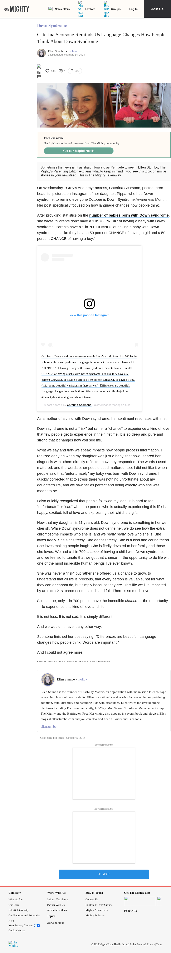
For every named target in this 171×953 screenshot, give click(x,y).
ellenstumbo (49, 726)
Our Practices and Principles (24, 915)
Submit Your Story (57, 899)
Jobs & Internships (19, 910)
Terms (159, 944)
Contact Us (92, 899)
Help (11, 920)
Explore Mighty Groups (99, 904)
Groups (116, 9)
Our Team (14, 904)
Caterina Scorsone (79, 404)
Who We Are (16, 899)
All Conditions (55, 922)
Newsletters (62, 9)
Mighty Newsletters (97, 910)
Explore (90, 9)
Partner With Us (56, 904)
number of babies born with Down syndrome (129, 215)
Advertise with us (57, 910)
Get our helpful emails (78, 150)
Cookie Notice (17, 930)
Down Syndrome (52, 25)
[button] (73, 51)
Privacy (151, 944)
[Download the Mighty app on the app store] (139, 901)
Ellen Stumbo (56, 51)
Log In (133, 9)
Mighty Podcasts (95, 915)
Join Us (157, 8)
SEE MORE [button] (104, 874)
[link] (16, 8)
